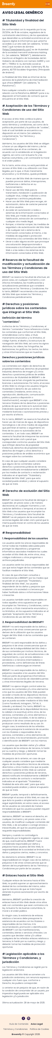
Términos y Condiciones (15, 1029)
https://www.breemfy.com (16, 49)
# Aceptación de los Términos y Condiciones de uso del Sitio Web (25, 110)
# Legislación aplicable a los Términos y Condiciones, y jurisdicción (23, 958)
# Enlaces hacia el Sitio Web (23, 875)
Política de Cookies (39, 1029)
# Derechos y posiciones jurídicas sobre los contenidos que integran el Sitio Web (24, 308)
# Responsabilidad (16, 533)
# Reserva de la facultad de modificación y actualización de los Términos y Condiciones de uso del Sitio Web (26, 266)
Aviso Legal (37, 1024)
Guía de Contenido (18, 1024)
